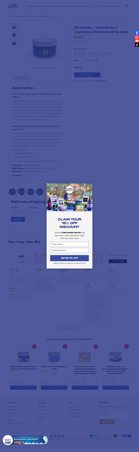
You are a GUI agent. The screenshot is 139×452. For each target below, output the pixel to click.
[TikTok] (137, 45)
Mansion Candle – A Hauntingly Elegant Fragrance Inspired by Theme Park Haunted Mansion (26, 439)
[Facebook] (137, 33)
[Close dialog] (90, 186)
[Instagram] (137, 37)
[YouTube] (137, 41)
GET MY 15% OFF (69, 258)
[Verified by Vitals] (23, 442)
